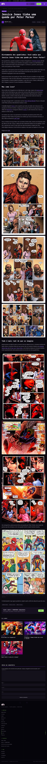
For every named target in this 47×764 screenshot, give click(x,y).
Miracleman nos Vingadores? (8, 637)
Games (2, 716)
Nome (3, 682)
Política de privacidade (6, 744)
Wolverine (9, 109)
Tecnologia (3, 731)
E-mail (3, 687)
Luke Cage (16, 118)
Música (2, 729)
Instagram (3, 755)
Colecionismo (4, 723)
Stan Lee (13, 348)
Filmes (2, 719)
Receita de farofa (5, 746)
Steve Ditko (20, 348)
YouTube (3, 753)
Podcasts (3, 725)
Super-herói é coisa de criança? (9, 657)
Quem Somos (3, 740)
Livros (2, 733)
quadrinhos (5, 8)
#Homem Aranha (5, 604)
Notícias (3, 721)
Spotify (3, 757)
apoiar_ (41, 610)
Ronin (13, 106)
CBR (9, 130)
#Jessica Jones (12, 604)
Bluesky (3, 751)
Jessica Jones (40, 90)
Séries (2, 727)
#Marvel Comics (19, 604)
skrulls (25, 109)
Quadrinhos (4, 11)
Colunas (3, 714)
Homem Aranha (36, 61)
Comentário (4, 669)
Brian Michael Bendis (30, 101)
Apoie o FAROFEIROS (5, 742)
